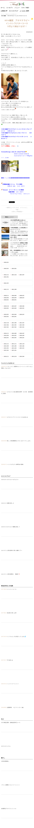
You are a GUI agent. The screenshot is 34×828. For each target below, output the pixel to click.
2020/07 (21, 295)
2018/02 (6, 316)
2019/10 (6, 306)
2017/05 (14, 325)
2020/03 (21, 297)
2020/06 (6, 297)
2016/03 (6, 337)
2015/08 (14, 346)
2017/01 (21, 327)
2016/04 (21, 335)
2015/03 (21, 348)
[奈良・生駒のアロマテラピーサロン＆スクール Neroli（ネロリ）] (17, 4)
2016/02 (14, 337)
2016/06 (6, 335)
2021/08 (14, 289)
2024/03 (6, 268)
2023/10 (14, 274)
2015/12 (6, 343)
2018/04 (14, 314)
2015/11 (14, 343)
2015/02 (6, 350)
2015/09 (6, 346)
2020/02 (6, 299)
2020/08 (14, 295)
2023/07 (21, 274)
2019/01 (21, 308)
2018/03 (21, 314)
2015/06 (21, 346)
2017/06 (6, 325)
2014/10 (14, 356)
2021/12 (6, 289)
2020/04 (14, 297)
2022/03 (6, 283)
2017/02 (14, 327)
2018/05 (6, 314)
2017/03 (6, 327)
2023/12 (6, 274)
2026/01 (6, 262)
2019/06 (21, 306)
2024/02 (14, 268)
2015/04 (14, 348)
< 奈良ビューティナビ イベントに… (17, 207)
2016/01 (21, 337)
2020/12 (6, 295)
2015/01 (14, 350)
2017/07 (21, 322)
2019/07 (14, 306)
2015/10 (21, 343)
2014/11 (6, 356)
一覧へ (17, 209)
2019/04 (14, 308)
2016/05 (14, 335)
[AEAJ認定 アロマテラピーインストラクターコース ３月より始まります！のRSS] (32, 19)
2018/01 (14, 316)
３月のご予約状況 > (17, 211)
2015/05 (6, 348)
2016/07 (21, 333)
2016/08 (14, 333)
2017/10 (6, 322)
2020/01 (14, 299)
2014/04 (21, 356)
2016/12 (6, 333)
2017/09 (14, 322)
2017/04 (21, 325)
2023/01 (6, 277)
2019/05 (6, 308)
